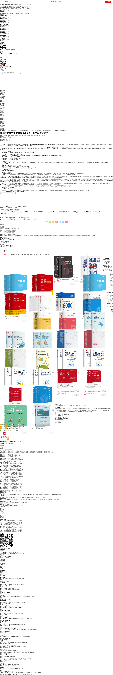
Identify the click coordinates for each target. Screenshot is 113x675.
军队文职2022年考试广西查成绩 (7, 526)
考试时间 (2, 123)
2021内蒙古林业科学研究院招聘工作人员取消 (11, 475)
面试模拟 (16, 505)
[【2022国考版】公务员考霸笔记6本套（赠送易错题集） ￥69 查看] (90, 264)
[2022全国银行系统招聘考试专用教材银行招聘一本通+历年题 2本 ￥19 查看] (67, 376)
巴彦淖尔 (31, 451)
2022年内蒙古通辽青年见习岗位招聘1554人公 (11, 531)
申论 (3, 502)
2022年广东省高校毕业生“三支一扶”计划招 (10, 524)
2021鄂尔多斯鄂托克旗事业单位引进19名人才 (12, 468)
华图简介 (2, 672)
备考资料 (2, 13)
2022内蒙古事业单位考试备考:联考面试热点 (11, 487)
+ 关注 (10, 68)
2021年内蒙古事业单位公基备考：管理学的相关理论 (16, 217)
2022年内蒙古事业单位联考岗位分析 (9, 480)
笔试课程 (2, 17)
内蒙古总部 (2, 451)
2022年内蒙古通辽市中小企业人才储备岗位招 (11, 530)
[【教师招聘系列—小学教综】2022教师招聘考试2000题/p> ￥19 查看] (15, 338)
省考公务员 (14, 254)
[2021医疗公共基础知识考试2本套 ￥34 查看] (94, 357)
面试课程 (6, 17)
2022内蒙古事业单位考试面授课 (7, 233)
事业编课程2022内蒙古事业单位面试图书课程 (11, 235)
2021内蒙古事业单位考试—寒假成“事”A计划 (10, 461)
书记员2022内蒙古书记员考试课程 (30, 235)
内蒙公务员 (8, 4)
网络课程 (11, 450)
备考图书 (10, 210)
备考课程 (2, 129)
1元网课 (6, 210)
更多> (108, 255)
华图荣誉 (7, 672)
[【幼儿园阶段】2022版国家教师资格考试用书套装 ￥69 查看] (15, 357)
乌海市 (30, 500)
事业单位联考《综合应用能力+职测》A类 (10, 458)
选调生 (17, 6)
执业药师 (13, 7)
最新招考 (2, 508)
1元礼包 (2, 210)
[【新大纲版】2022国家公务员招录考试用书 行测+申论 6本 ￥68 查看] (63, 264)
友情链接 (39, 672)
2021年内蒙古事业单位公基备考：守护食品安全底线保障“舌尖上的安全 (110, 298)
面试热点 (2, 516)
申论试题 (7, 505)
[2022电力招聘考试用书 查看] (43, 413)
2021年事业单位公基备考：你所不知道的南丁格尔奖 (68, 406)
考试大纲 (2, 209)
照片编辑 (17, 209)
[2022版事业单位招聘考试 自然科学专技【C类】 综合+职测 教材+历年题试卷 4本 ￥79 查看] (43, 320)
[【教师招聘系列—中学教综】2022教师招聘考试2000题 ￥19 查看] (94, 320)
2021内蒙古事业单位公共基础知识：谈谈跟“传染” (67, 408)
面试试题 (20, 505)
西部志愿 (2, 9)
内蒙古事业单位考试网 (16, 135)
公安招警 (8, 6)
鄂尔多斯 (17, 451)
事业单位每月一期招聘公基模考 (7, 234)
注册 (1, 57)
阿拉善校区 (36, 451)
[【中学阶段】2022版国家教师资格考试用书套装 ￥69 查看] (67, 338)
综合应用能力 (15, 502)
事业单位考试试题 (4, 504)
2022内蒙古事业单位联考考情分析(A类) (10, 479)
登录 (1, 55)
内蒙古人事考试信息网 (11, 130)
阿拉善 (27, 500)
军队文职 (22, 9)
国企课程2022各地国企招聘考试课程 (68, 235)
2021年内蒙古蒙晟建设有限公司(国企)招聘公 (11, 473)
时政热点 (27, 13)
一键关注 (7, 557)
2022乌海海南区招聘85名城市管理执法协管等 (12, 465)
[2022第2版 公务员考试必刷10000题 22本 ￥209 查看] (15, 283)
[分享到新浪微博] (56, 222)
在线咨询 (2, 557)
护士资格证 (2, 7)
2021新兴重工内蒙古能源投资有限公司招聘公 (11, 472)
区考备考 (12, 13)
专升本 (7, 10)
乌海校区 (26, 451)
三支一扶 (26, 6)
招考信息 (2, 462)
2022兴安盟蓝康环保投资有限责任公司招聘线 (11, 520)
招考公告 (2, 115)
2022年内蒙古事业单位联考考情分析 (9, 481)
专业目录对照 (11, 209)
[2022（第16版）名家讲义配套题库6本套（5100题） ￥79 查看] (43, 283)
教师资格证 (2, 96)
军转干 (22, 7)
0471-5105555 (3, 59)
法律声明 (28, 672)
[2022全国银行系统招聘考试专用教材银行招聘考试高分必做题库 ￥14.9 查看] (15, 394)
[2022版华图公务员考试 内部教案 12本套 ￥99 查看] (40, 301)
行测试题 (2, 505)
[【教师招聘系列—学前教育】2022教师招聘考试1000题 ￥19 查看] (43, 338)
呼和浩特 (8, 451)
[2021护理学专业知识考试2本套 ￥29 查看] (15, 376)
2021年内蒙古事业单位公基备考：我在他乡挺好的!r (91, 408)
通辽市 (50, 500)
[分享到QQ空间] (53, 222)
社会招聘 (7, 9)
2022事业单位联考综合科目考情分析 (9, 477)
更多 (5, 51)
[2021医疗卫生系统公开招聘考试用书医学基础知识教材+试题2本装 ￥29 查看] (67, 357)
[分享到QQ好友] (60, 222)
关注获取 (107, 2)
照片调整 (2, 509)
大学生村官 (2, 6)
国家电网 (18, 7)
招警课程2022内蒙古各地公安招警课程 (49, 235)
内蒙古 (1, 500)
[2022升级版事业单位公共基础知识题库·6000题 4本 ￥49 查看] (65, 301)
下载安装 (14, 53)
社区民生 (27, 7)
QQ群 (1, 69)
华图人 (1, 51)
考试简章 (2, 207)
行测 (1, 502)
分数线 (6, 209)
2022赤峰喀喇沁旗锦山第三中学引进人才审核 (11, 527)
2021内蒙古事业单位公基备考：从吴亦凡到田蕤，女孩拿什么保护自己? (111, 280)
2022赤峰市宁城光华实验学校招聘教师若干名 (11, 522)
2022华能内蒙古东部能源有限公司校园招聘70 (12, 469)
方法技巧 (25, 502)
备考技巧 (31, 130)
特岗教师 (13, 6)
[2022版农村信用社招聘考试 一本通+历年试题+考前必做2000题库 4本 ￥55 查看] (43, 394)
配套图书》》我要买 (5, 140)
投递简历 (13, 49)
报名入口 (2, 121)
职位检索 (10, 207)
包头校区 (12, 451)
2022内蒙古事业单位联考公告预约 (8, 230)
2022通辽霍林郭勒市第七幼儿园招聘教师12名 (11, 523)
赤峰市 (37, 500)
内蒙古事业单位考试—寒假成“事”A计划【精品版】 (12, 459)
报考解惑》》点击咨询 (5, 136)
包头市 (9, 500)
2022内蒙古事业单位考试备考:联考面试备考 (11, 484)
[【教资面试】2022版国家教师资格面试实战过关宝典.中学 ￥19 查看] (43, 357)
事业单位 (17, 9)
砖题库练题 (2, 506)
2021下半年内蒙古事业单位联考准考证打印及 (11, 466)
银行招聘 (24, 4)
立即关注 (12, 443)
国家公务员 (2, 4)
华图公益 (12, 672)
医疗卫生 (29, 4)
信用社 (1, 111)
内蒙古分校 (2, 90)
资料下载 (2, 518)
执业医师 (8, 7)
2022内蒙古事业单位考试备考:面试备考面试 (11, 483)
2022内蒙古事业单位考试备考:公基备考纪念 (11, 486)
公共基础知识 (38, 130)
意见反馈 (33, 672)
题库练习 (2, 513)
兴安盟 (34, 500)
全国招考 (12, 9)
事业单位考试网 (4, 493)
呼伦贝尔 (50, 451)
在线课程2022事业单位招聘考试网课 (86, 235)
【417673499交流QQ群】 (89, 144)
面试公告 (2, 128)
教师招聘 (19, 4)
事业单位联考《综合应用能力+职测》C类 (10, 455)
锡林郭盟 (46, 500)
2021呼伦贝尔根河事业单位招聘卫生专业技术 (12, 476)
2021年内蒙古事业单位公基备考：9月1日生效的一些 (79, 411)
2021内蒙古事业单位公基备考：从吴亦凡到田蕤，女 (85, 410)
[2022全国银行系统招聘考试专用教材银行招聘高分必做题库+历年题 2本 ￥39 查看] (94, 376)
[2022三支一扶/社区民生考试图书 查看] (15, 413)
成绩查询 (2, 126)
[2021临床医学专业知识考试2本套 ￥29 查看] (43, 376)
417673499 (22, 206)
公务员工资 (27, 9)
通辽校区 (46, 451)
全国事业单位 (55, 500)
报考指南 (2, 122)
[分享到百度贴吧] (63, 222)
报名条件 (2, 118)
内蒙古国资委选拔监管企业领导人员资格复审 (11, 470)
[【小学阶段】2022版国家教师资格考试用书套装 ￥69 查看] (94, 338)
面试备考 (20, 502)
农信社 (21, 6)
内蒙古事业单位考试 (23, 130)
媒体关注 (18, 672)
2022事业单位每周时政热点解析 (7, 231)
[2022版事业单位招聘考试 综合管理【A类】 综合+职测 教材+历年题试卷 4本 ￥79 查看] (92, 301)
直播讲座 (2, 511)
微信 (1, 60)
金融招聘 (44, 254)
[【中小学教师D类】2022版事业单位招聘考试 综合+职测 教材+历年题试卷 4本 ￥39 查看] (67, 320)
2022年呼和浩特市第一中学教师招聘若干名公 (11, 529)
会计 (4, 10)
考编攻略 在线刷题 (56, 2)
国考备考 (7, 13)
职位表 (1, 117)
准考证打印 (2, 125)
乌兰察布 (22, 451)
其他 (49, 254)
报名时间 (2, 119)
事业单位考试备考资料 (5, 501)
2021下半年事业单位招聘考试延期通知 (9, 228)
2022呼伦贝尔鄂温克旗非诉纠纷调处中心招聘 (11, 463)
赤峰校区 (41, 451)
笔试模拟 (11, 505)
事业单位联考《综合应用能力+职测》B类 (10, 457)
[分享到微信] (50, 222)
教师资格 (14, 4)
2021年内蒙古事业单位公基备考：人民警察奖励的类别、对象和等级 (20, 219)
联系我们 (23, 672)
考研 (1, 10)
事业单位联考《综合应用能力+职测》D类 (10, 454)
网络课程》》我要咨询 (5, 139)
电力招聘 (2, 112)
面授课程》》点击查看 (5, 138)
